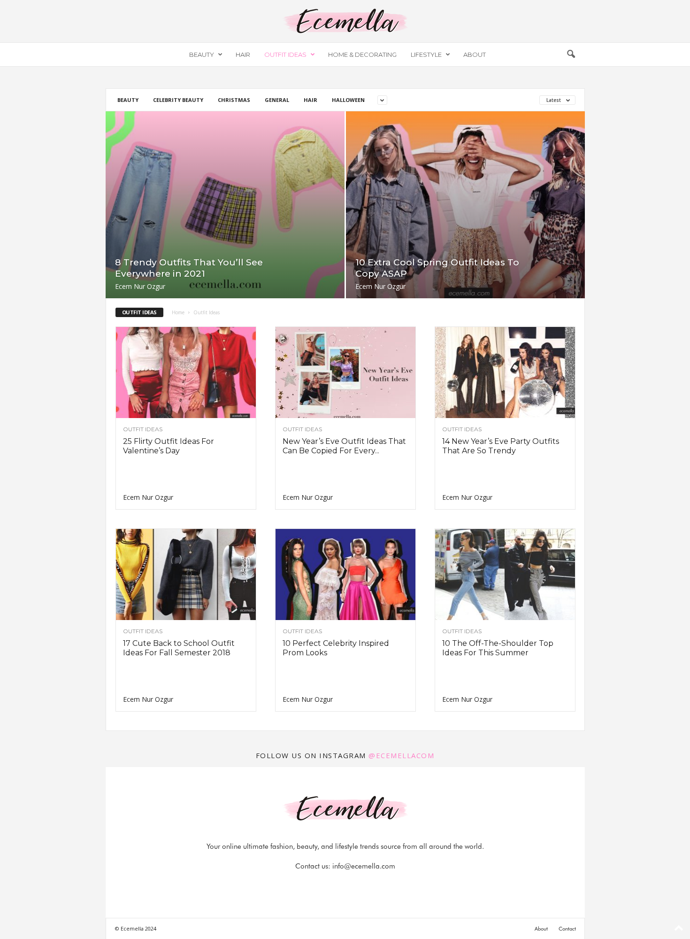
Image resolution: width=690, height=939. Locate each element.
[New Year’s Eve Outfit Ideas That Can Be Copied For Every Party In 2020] (345, 372)
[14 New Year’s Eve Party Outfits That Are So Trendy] (505, 372)
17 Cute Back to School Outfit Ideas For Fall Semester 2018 (179, 648)
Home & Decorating (362, 54)
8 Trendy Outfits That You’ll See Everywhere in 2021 (189, 268)
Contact (567, 928)
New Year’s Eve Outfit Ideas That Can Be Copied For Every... (344, 446)
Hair (243, 54)
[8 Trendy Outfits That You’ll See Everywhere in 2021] (225, 204)
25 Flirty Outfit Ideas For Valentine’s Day (168, 446)
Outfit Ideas (285, 54)
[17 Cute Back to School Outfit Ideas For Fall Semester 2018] (186, 574)
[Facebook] (313, 884)
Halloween (348, 99)
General (277, 99)
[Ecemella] (345, 21)
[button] (570, 54)
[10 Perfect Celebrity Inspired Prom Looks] (345, 574)
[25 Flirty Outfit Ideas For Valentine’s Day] (186, 372)
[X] (357, 884)
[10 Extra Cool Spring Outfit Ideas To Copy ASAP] (465, 204)
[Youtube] (377, 884)
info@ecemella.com (363, 866)
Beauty (201, 54)
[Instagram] (335, 884)
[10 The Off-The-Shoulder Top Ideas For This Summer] (505, 574)
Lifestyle (426, 54)
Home (178, 312)
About (474, 54)
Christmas (234, 99)
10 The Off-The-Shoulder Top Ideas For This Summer (497, 648)
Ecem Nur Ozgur (140, 286)
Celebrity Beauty (178, 99)
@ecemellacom (401, 755)
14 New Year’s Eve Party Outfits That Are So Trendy (500, 446)
